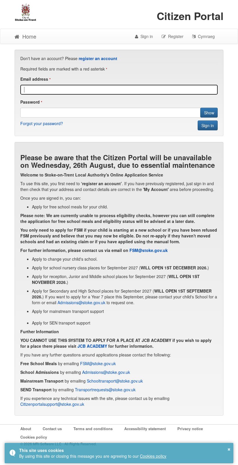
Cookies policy (33, 437)
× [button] (229, 448)
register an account (98, 58)
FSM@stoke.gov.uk (148, 250)
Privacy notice (190, 428)
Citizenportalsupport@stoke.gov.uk (52, 404)
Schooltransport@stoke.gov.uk (115, 381)
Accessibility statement (145, 428)
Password (30, 102)
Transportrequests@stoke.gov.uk (105, 389)
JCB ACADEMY (92, 346)
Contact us (52, 428)
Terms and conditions (93, 428)
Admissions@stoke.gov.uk (82, 302)
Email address (34, 79)
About (25, 428)
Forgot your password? (41, 123)
